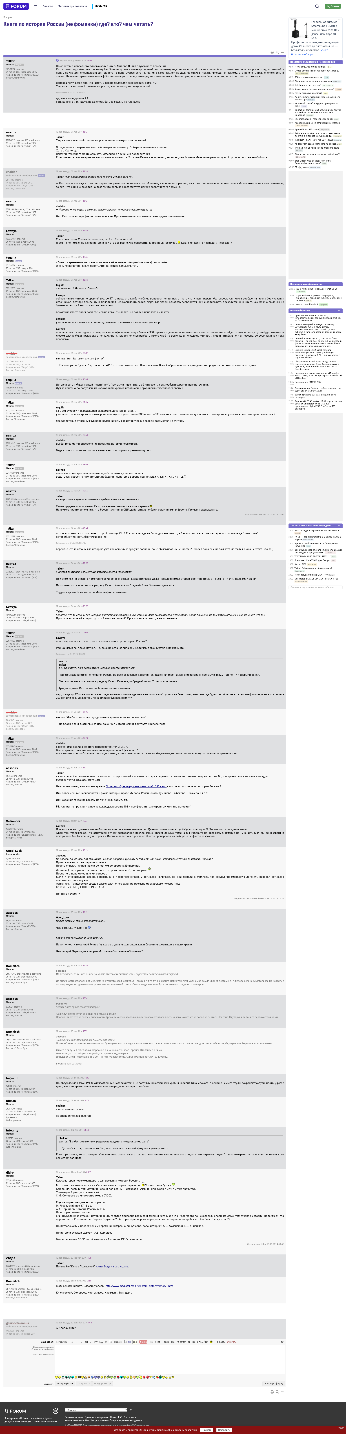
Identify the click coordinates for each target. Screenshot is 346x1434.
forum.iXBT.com (133, 1425)
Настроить (224, 1430)
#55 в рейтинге (33, 974)
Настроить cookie (99, 1420)
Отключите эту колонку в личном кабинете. (312, 587)
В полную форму (274, 1383)
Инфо (269, 60)
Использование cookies (77, 1420)
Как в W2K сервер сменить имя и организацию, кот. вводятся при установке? (318, 551)
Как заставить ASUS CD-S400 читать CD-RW (316, 579)
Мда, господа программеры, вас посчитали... (317, 530)
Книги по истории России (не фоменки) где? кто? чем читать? (78, 24)
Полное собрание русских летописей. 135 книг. (136, 786)
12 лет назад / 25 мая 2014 (71, 912)
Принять (206, 1430)
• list (151, 1341)
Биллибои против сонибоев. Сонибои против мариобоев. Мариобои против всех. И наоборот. (318, 112)
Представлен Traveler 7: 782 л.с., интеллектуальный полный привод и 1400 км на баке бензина (318, 318)
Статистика (130, 1417)
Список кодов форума (43, 1347)
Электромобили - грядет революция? (314, 119)
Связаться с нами (74, 1417)
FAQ (120, 1417)
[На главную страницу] (16, 6)
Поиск (113, 1417)
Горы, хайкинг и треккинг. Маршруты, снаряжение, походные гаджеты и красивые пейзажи (319, 298)
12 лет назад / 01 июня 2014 (72, 1078)
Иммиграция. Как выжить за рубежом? (314, 89)
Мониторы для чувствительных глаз (313, 81)
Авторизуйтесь (65, 1383)
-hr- (189, 1341)
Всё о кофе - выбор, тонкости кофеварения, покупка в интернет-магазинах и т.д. (317, 134)
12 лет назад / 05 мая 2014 (72, 712)
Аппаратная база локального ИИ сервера (316, 144)
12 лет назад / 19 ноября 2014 (73, 1172)
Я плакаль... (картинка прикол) (310, 67)
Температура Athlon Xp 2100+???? (311, 575)
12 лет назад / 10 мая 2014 (71, 767)
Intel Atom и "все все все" (308, 85)
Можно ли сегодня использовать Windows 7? (317, 154)
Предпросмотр (102, 1383)
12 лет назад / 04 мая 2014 (72, 528)
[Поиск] (317, 6)
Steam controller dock (307, 304)
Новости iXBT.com (300, 310)
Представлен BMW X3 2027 (308, 382)
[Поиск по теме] (277, 52)
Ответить (278, 60)
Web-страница (13, 1120)
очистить (231, 1341)
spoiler (119, 1341)
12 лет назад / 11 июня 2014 (72, 1130)
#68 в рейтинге (32, 1266)
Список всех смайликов (43, 1349)
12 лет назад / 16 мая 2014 (71, 821)
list (157, 1341)
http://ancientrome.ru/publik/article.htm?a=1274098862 (136, 1056)
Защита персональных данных (126, 1420)
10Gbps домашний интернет (309, 77)
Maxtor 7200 (300, 564)
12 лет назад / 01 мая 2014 (75, 60)
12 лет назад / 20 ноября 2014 (73, 1258)
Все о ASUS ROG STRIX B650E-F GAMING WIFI (317, 289)
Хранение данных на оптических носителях (317, 123)
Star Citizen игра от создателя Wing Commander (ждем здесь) (313, 162)
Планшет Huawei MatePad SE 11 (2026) (314, 140)
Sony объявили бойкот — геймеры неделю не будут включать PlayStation (318, 389)
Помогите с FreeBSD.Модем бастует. (312, 560)
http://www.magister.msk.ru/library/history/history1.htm (139, 1286)
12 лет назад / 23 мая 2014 (72, 850)
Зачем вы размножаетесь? (308, 93)
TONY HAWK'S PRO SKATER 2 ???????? (312, 556)
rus (193, 1341)
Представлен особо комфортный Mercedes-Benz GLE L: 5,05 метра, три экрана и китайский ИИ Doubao (318, 375)
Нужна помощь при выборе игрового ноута (317, 148)
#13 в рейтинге (32, 140)
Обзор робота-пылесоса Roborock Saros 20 (317, 71)
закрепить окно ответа (43, 1354)
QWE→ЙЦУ (202, 1341)
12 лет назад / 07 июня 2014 (73, 1100)
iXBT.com (70, 1425)
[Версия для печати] (272, 52)
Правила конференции (96, 1417)
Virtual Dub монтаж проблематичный (313, 568)
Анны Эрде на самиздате (112, 1266)
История (7, 17)
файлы (222, 1341)
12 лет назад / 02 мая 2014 (72, 490)
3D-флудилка (302, 167)
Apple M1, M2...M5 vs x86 (307, 129)
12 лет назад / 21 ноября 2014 (73, 1280)
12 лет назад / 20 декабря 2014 (74, 1322)
